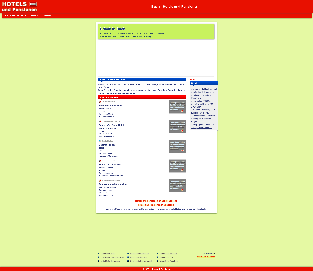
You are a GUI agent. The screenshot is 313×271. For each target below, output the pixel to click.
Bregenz (47, 15)
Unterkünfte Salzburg (168, 253)
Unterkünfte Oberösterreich (141, 261)
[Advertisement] (156, 58)
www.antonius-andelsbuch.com (111, 175)
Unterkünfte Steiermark (139, 253)
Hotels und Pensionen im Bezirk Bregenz (156, 200)
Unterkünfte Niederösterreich (112, 257)
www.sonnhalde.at (106, 195)
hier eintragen (128, 93)
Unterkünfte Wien (108, 253)
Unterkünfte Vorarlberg (169, 261)
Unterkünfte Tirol (166, 257)
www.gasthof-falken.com (108, 156)
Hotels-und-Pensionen (160, 269)
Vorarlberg (35, 15)
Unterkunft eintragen (206, 256)
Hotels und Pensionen (15, 15)
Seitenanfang (208, 253)
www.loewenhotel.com (107, 136)
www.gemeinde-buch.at (201, 127)
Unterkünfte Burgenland (110, 261)
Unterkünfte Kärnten (138, 257)
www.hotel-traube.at (106, 116)
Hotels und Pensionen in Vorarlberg (156, 204)
